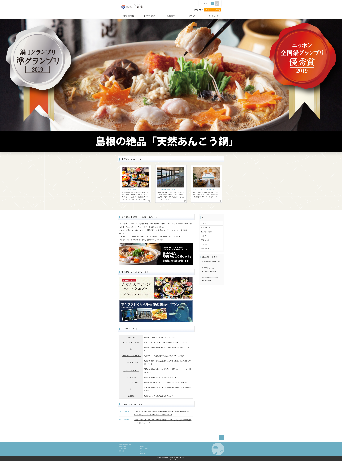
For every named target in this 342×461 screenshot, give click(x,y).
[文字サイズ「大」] (217, 3)
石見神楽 (131, 396)
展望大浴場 (171, 16)
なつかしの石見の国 (131, 362)
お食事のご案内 (149, 16)
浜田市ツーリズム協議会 (131, 342)
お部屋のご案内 (128, 16)
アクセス (192, 16)
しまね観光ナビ (131, 377)
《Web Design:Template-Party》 (171, 460)
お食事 (203, 236)
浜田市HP (131, 337)
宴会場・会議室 (206, 232)
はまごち (131, 349)
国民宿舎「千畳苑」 (168, 457)
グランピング (214, 16)
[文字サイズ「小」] (213, 3)
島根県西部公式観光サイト (131, 356)
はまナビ (131, 389)
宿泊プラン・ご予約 (212, 10)
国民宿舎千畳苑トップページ (126, 444)
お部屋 (203, 223)
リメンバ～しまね (131, 382)
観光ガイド (205, 248)
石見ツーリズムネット (131, 371)
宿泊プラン (142, 453)
